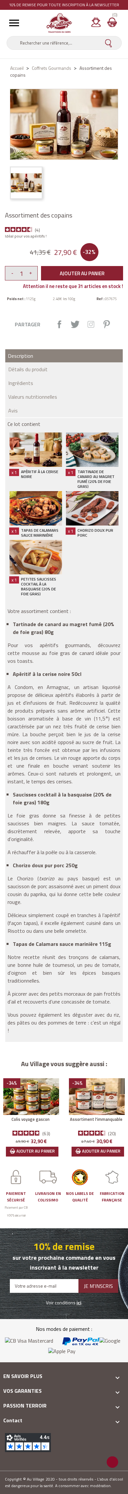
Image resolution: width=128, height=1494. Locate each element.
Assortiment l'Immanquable (96, 1119)
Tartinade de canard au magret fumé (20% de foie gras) (96, 479)
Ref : (100, 298)
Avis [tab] (13, 410)
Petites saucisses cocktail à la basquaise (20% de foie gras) (38, 586)
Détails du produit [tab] (28, 369)
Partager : (59, 324)
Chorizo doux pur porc (95, 532)
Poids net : (16, 298)
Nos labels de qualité (80, 1196)
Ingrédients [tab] (20, 383)
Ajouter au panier (82, 273)
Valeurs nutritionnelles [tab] (32, 397)
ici (78, 1302)
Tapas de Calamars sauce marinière (39, 532)
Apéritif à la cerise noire (39, 474)
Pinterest (106, 324)
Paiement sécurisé (16, 1196)
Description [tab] (20, 356)
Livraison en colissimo (48, 1196)
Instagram (91, 324)
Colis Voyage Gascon (30, 1119)
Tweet (75, 324)
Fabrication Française (112, 1196)
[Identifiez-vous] (96, 24)
